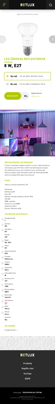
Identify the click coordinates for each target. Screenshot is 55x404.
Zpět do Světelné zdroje (27, 14)
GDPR (27, 378)
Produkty (27, 363)
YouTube (27, 373)
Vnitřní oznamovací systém (27, 399)
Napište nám (28, 368)
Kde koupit (12, 96)
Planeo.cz (35, 96)
